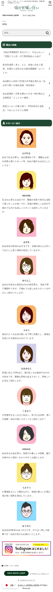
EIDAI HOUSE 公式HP (11, 15)
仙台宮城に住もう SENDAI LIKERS (25, 585)
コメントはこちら (29, 15)
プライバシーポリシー (40, 574)
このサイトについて (27, 580)
